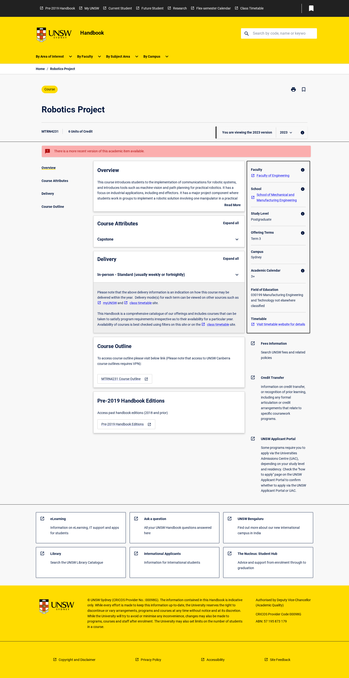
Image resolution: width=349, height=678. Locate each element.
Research (180, 8)
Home (40, 69)
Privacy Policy (151, 660)
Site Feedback (280, 660)
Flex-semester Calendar (213, 8)
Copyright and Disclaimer (77, 660)
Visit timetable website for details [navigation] (281, 324)
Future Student (152, 8)
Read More (232, 205)
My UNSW (92, 8)
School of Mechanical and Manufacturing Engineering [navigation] (277, 197)
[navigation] (124, 379)
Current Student (120, 8)
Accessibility (216, 660)
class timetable (141, 303)
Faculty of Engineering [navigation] (273, 175)
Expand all (231, 223)
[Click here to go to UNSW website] (54, 36)
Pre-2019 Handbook (60, 8)
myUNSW (110, 303)
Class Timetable (252, 8)
